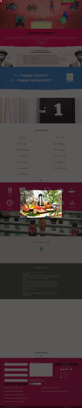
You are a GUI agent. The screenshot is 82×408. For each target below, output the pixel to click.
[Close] (62, 190)
